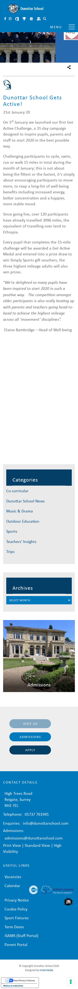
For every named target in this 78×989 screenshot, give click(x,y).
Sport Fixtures (17, 918)
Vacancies (13, 876)
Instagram (10, 19)
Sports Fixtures (24, 19)
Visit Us (30, 723)
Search (45, 19)
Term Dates (14, 926)
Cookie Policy (16, 909)
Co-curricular (17, 490)
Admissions (30, 736)
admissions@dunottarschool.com (34, 838)
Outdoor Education (22, 521)
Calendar (31, 19)
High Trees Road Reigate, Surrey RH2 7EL (18, 799)
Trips (10, 551)
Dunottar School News (25, 501)
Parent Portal (39, 19)
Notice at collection (13, 985)
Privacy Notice (17, 900)
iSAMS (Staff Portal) (21, 935)
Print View (12, 845)
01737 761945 (37, 814)
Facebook (5, 19)
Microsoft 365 (17, 19)
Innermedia (46, 970)
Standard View (37, 845)
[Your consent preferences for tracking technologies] (71, 982)
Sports (11, 531)
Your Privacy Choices (24, 980)
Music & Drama (19, 511)
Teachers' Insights (21, 541)
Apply (30, 750)
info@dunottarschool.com (45, 823)
